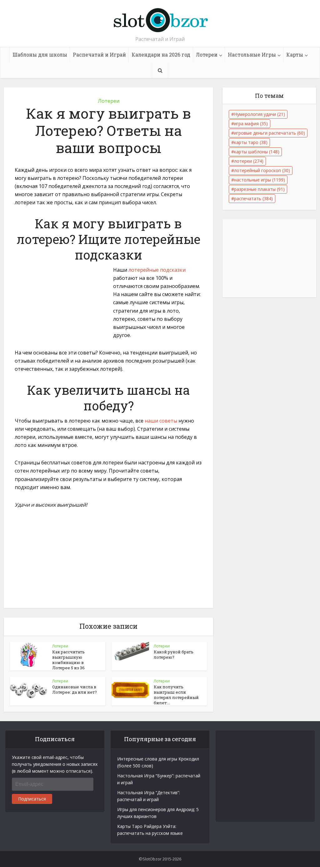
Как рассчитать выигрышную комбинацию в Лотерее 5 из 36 (68, 660)
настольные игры (259, 180)
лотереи (248, 161)
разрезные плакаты (259, 189)
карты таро (251, 142)
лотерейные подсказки (157, 269)
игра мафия (251, 123)
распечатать (253, 198)
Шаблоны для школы (39, 54)
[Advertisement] (61, 309)
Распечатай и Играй (99, 54)
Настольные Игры (252, 54)
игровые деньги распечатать (269, 133)
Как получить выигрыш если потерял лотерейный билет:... (176, 695)
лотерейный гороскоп (262, 170)
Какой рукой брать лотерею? (173, 654)
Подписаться (32, 799)
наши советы (161, 420)
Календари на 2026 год (161, 54)
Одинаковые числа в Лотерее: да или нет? (74, 689)
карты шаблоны (256, 152)
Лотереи (207, 54)
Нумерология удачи (259, 114)
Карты (294, 54)
